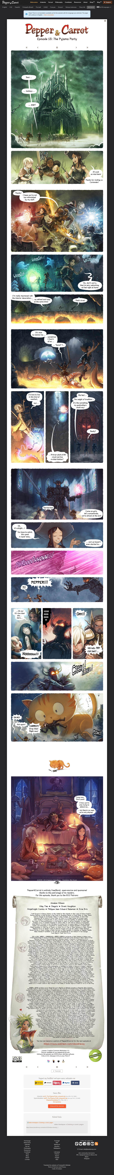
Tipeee (57, 1156)
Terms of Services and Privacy (57, 1167)
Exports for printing (57, 1100)
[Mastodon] (77, 1145)
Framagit (57, 1141)
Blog (98, 2)
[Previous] (38, 47)
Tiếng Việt (82, 7)
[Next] (76, 47)
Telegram (86, 1158)
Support (108, 2)
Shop (92, 2)
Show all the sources (57, 1106)
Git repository (57, 1102)
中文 (11, 7)
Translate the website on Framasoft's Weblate (57, 1165)
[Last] (87, 47)
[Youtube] (93, 1145)
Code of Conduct (57, 1169)
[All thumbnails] (57, 47)
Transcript (58, 1071)
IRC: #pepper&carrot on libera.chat (86, 1155)
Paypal (57, 1157)
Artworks (43, 2)
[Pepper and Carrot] (10, 4)
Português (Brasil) (28, 7)
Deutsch (60, 7)
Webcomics (34, 2)
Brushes (56, 1146)
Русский (38, 7)
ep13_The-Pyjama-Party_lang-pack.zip (62, 1098)
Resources (77, 2)
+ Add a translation (48, 15)
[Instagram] (89, 1145)
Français (52, 7)
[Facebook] (85, 1145)
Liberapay (57, 1152)
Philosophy (59, 2)
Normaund (91, 7)
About (85, 2)
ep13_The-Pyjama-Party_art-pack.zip (60, 1096)
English (4, 7)
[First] (27, 47)
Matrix (86, 1157)
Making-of (57, 1144)
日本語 (46, 7)
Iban (57, 1159)
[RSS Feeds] (96, 1145)
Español (17, 7)
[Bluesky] (81, 1145)
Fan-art (50, 2)
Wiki (57, 1142)
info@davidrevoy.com (89, 1149)
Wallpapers (57, 1148)
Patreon (57, 1154)
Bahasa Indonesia (71, 7)
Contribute (68, 2)
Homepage (27, 1141)
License (27, 1159)
